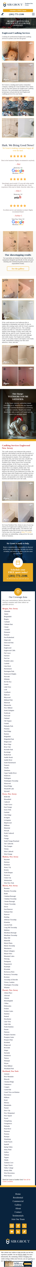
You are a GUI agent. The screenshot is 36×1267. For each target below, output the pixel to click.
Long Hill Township (10, 927)
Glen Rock (7, 666)
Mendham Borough (10, 933)
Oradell (6, 723)
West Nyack (8, 1176)
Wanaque (7, 1061)
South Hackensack (10, 762)
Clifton (6, 1003)
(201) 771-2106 (16, 14)
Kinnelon (7, 922)
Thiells (6, 1160)
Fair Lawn (7, 653)
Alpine (6, 614)
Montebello (7, 1105)
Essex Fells (7, 810)
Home (18, 1194)
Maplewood (8, 823)
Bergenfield (7, 616)
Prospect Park (8, 1040)
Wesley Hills (8, 1170)
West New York (9, 883)
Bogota (6, 619)
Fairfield (6, 812)
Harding (6, 917)
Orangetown (8, 1123)
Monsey (6, 1102)
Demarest (7, 632)
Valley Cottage (8, 1168)
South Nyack (8, 1142)
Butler (6, 893)
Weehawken (8, 880)
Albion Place (8, 993)
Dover (6, 906)
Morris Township (9, 946)
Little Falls (7, 1024)
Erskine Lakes (8, 1011)
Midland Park (8, 700)
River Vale (7, 747)
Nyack (6, 1118)
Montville (7, 940)
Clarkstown (7, 1084)
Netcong (6, 959)
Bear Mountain (9, 1076)
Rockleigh (7, 752)
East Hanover (8, 909)
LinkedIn (18, 1231)
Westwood (7, 783)
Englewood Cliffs (9, 650)
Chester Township (10, 904)
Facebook (18, 1226)
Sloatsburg (7, 1139)
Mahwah (7, 695)
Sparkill (6, 1144)
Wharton (7, 987)
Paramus (6, 729)
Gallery (18, 1205)
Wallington (7, 778)
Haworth (7, 676)
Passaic (6, 1029)
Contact (18, 1212)
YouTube (12, 1231)
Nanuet (6, 1108)
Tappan (6, 1157)
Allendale (7, 611)
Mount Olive (8, 953)
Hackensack (8, 669)
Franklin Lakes (9, 661)
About (18, 1208)
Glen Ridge (7, 815)
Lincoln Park (8, 925)
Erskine (6, 1008)
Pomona (6, 1134)
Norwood (7, 716)
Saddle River (8, 760)
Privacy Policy (22, 1254)
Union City (7, 878)
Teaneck (6, 765)
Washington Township (11, 781)
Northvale (7, 713)
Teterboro (7, 770)
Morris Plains (8, 943)
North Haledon (9, 1027)
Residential (18, 1197)
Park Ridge (7, 731)
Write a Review (2, 14)
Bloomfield (7, 799)
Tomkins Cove (8, 1162)
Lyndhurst (7, 692)
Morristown (7, 948)
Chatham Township (10, 899)
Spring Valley (8, 1147)
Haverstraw (7, 1095)
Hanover (7, 914)
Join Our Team (18, 1219)
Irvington (7, 817)
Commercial (18, 1201)
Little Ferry (7, 687)
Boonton (7, 888)
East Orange (8, 807)
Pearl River (7, 1129)
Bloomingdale (8, 1001)
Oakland (6, 718)
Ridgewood (7, 742)
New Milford (8, 708)
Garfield (6, 663)
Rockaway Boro (9, 972)
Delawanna (7, 1006)
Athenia (6, 998)
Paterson (6, 1032)
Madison (7, 930)
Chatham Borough (10, 896)
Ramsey (6, 734)
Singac (6, 1050)
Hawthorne (7, 1019)
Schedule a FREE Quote (18, 10)
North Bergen (8, 872)
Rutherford (7, 755)
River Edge (7, 744)
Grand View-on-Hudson (11, 1092)
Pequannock (8, 964)
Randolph (7, 966)
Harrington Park (9, 671)
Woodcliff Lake (9, 789)
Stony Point (7, 1149)
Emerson (7, 645)
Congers (6, 1087)
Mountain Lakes (9, 956)
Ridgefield (7, 736)
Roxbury (7, 977)
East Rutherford (9, 637)
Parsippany (7, 961)
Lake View (7, 1021)
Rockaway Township (11, 974)
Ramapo (6, 1136)
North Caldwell (9, 833)
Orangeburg (8, 1121)
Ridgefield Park (9, 739)
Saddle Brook (8, 757)
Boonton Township (10, 891)
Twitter (24, 1226)
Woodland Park (9, 1068)
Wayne (6, 1063)
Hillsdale (7, 679)
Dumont (6, 635)
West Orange (8, 854)
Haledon (6, 1014)
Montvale (7, 702)
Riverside (7, 1048)
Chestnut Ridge (9, 1082)
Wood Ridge (8, 786)
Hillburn (6, 1097)
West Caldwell (8, 851)
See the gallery (18, 269)
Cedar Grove (8, 804)
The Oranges (8, 846)
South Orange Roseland (11, 841)
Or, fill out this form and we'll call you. (18, 578)
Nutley (6, 836)
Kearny (6, 870)
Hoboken (7, 865)
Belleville (7, 797)
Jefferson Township (10, 920)
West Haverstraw (9, 1173)
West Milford (8, 1066)
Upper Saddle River (10, 773)
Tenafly (6, 768)
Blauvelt (6, 1079)
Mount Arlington (9, 951)
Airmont (6, 1074)
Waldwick (7, 775)
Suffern (6, 1152)
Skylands (7, 1053)
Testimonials (18, 1215)
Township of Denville (11, 980)
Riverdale (7, 969)
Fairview (7, 656)
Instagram (12, 1226)
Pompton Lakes (9, 1037)
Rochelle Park (8, 749)
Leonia (6, 684)
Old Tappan (8, 721)
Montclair (7, 828)
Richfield (7, 1042)
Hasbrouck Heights (10, 674)
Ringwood (7, 1045)
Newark (6, 830)
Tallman (6, 1155)
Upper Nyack (8, 1165)
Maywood (7, 697)
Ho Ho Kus (7, 682)
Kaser (6, 1100)
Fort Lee (6, 658)
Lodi (5, 689)
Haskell (6, 1016)
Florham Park (8, 912)
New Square (8, 1116)
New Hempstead (9, 1113)
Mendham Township (10, 935)
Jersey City (7, 867)
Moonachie (7, 705)
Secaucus (7, 875)
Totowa (6, 1058)
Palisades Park (8, 726)
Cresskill (7, 629)
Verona (6, 849)
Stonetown (7, 1055)
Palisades (7, 1126)
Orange (6, 838)
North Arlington (9, 710)
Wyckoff (7, 791)
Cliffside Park (8, 624)
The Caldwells (8, 843)
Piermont (7, 1131)
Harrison (7, 862)
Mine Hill (7, 938)
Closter (6, 627)
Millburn (7, 825)
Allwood (7, 995)
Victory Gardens (9, 982)
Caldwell (7, 802)
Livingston (7, 820)
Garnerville (7, 1089)
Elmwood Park (9, 642)
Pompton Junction (9, 1034)
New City (7, 1110)
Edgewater (7, 640)
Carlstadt (7, 622)
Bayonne (7, 859)
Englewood (7, 648)
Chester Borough (9, 901)
